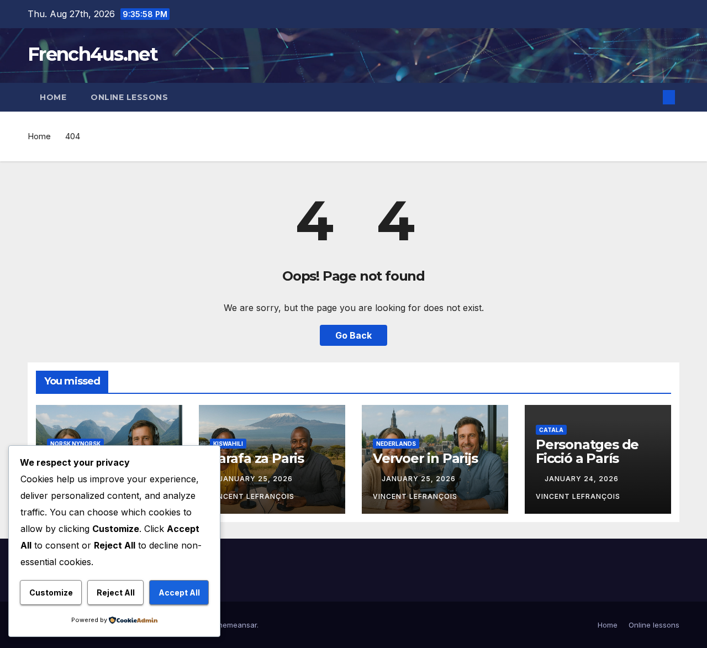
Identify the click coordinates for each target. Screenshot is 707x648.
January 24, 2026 (583, 479)
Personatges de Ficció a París (587, 451)
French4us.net (92, 54)
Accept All (179, 592)
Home (53, 97)
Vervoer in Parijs (425, 458)
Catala (551, 429)
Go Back (353, 335)
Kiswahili (228, 443)
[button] (650, 97)
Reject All (116, 592)
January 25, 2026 (257, 479)
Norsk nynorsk (75, 443)
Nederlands (396, 443)
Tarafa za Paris (257, 458)
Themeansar (235, 624)
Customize (51, 592)
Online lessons (129, 97)
